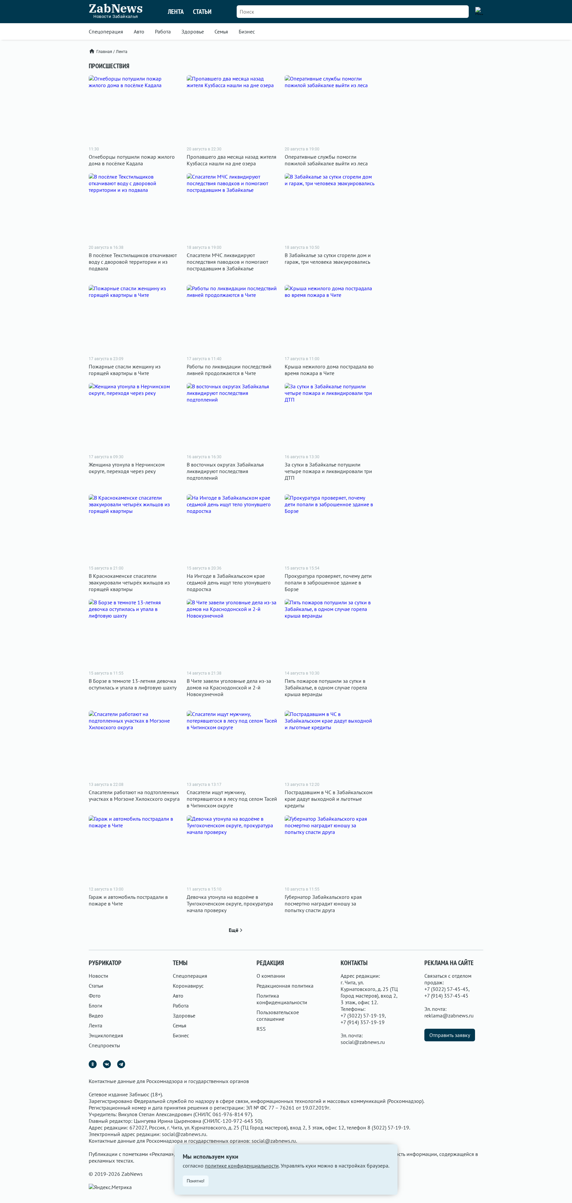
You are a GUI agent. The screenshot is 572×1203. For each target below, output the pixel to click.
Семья (221, 31)
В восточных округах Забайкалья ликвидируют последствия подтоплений (225, 471)
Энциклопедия (106, 1035)
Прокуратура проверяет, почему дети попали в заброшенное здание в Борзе (328, 582)
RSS (261, 1028)
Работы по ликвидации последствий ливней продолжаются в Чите (229, 369)
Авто (139, 31)
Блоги (95, 1005)
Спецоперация (106, 31)
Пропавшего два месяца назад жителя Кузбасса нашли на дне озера (231, 160)
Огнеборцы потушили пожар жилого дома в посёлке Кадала (132, 160)
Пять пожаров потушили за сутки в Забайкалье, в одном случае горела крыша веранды (326, 687)
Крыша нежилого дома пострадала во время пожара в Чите (329, 369)
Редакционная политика (285, 985)
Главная (104, 51)
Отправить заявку (449, 1035)
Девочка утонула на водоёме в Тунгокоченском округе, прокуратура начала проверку (230, 903)
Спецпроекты (104, 1045)
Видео (96, 1015)
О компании (271, 975)
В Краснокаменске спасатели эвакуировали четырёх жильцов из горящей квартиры (129, 582)
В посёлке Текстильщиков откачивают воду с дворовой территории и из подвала (133, 262)
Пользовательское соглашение (278, 1015)
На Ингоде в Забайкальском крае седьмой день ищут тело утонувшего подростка (229, 582)
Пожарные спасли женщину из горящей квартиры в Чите (125, 369)
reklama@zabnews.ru (449, 1015)
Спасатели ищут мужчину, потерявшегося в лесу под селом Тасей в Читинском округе (232, 799)
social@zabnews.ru (363, 1042)
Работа (163, 31)
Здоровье (192, 31)
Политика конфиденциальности (282, 999)
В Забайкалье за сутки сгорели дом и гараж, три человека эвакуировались (328, 258)
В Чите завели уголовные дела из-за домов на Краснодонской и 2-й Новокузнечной (229, 687)
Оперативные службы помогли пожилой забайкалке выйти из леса (326, 160)
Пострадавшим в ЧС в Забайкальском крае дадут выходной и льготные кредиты (328, 799)
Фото (95, 995)
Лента (176, 11)
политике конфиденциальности (242, 1165)
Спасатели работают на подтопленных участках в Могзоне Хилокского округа (134, 795)
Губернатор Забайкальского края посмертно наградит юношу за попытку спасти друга (323, 903)
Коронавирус (188, 985)
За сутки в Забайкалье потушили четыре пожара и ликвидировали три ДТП (328, 471)
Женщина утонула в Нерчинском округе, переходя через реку (127, 467)
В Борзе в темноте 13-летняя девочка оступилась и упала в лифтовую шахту (132, 684)
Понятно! (196, 1180)
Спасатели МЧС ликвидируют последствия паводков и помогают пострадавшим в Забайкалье (227, 262)
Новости (98, 975)
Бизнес (247, 31)
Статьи (202, 11)
